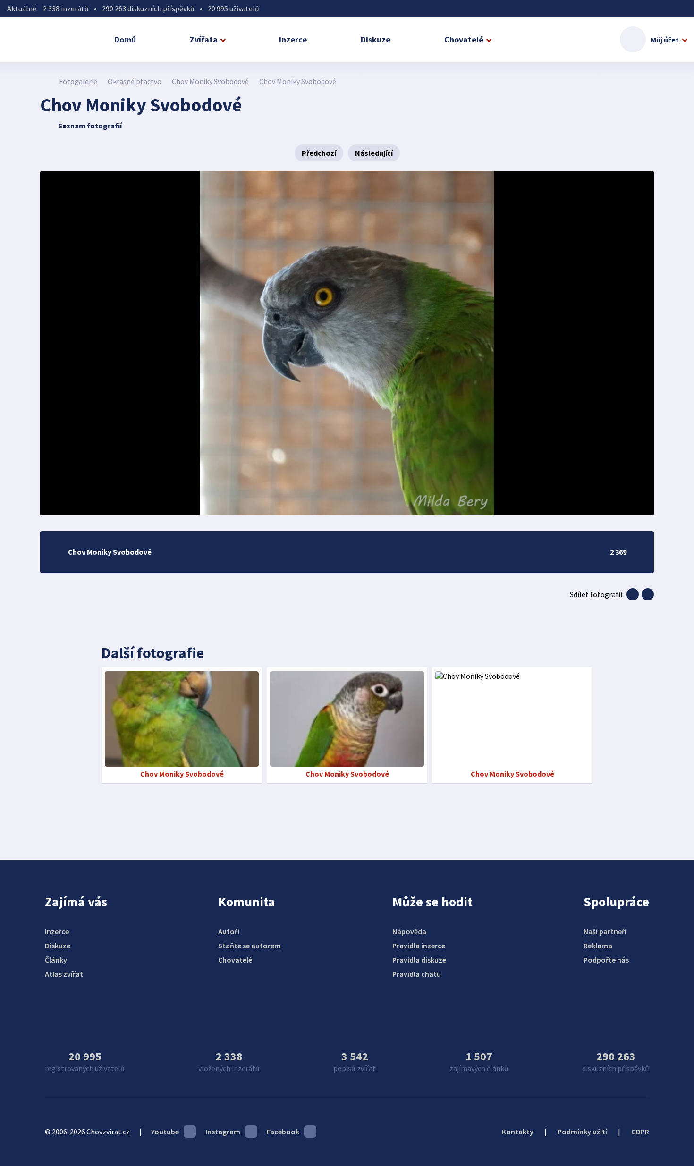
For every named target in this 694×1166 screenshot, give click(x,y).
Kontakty (517, 1131)
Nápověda (409, 931)
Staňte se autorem (249, 945)
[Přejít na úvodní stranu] (45, 81)
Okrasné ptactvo (134, 81)
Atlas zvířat (64, 974)
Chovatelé (463, 39)
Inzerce (293, 39)
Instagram (222, 1131)
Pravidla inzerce (418, 945)
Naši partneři (605, 931)
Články (56, 959)
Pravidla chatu (416, 974)
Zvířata (204, 39)
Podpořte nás (606, 959)
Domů (125, 39)
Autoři (228, 931)
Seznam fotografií (90, 125)
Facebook (283, 1131)
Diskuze (375, 39)
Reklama (598, 945)
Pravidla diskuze (419, 959)
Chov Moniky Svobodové (210, 81)
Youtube (165, 1131)
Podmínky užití (582, 1131)
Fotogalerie (78, 81)
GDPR (640, 1131)
